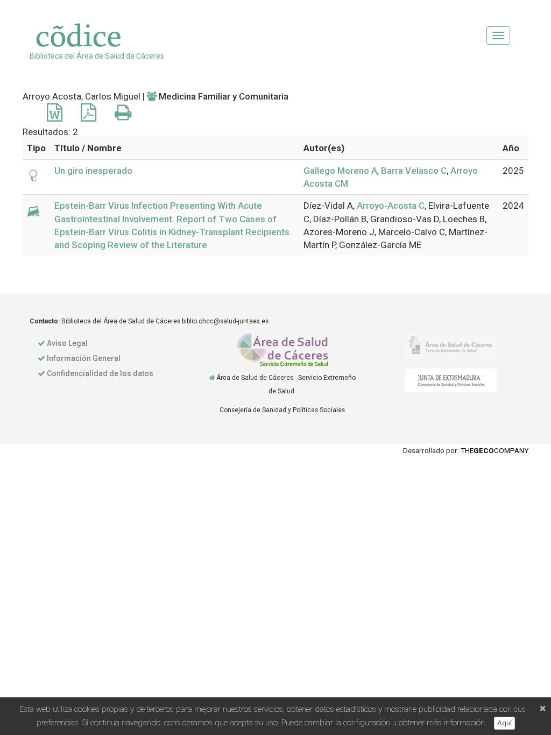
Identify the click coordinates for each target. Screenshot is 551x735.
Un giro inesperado (93, 170)
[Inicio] (212, 377)
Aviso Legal (67, 343)
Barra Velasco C (414, 170)
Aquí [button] (504, 723)
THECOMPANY (494, 450)
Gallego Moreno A (340, 170)
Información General (84, 358)
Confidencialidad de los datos (100, 373)
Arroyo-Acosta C (391, 205)
